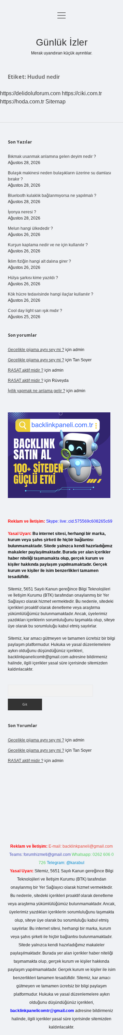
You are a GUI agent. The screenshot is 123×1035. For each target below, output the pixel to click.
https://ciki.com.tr (82, 93)
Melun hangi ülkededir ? (30, 228)
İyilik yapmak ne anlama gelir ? (36, 390)
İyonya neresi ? (22, 212)
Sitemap (55, 101)
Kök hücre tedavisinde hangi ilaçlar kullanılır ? (50, 294)
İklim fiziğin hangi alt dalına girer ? (39, 261)
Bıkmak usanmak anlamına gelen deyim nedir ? (52, 156)
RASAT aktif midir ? (25, 370)
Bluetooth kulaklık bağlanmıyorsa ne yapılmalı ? (52, 195)
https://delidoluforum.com (30, 93)
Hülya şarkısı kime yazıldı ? (33, 277)
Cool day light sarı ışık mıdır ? (35, 310)
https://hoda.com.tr (22, 101)
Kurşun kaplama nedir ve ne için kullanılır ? (48, 244)
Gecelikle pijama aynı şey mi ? (36, 349)
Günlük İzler (61, 42)
